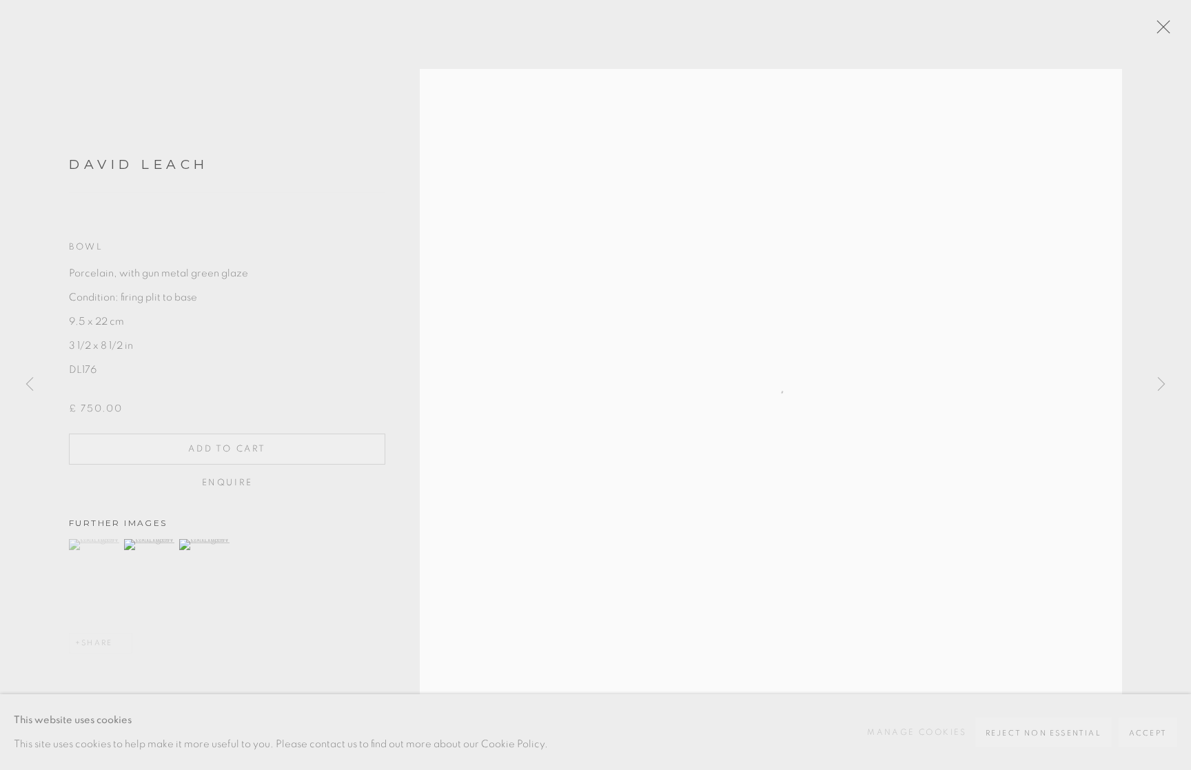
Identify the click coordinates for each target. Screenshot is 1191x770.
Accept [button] (1148, 733)
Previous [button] (29, 385)
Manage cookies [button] (917, 732)
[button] (95, 544)
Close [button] (1160, 31)
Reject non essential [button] (1043, 733)
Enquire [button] (227, 482)
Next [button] (1161, 385)
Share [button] (96, 643)
